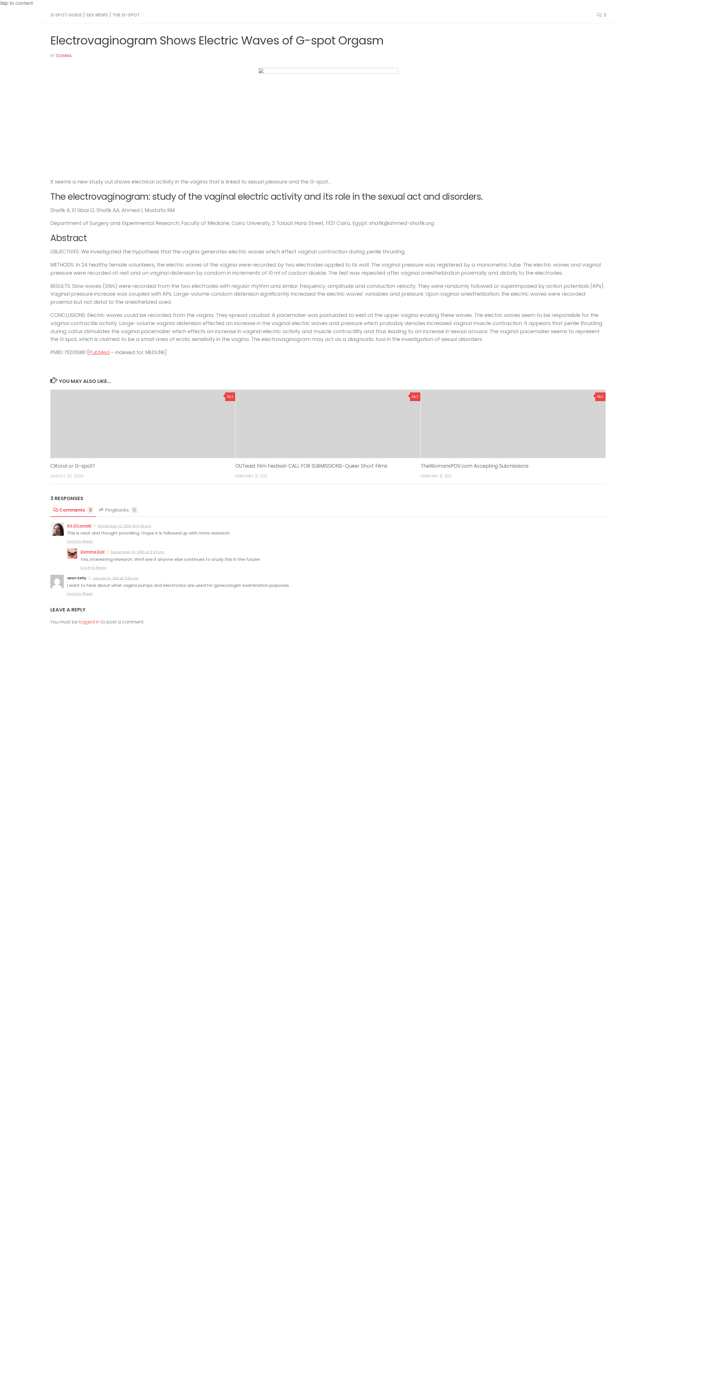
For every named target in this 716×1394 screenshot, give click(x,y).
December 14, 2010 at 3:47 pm (137, 552)
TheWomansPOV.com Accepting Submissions (475, 466)
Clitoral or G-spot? (72, 466)
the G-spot (126, 15)
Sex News (97, 15)
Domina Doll (93, 551)
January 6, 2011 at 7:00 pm (115, 578)
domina (64, 55)
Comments (75, 510)
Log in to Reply (80, 541)
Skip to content (16, 3)
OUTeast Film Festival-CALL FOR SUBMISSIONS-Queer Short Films (311, 466)
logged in (89, 622)
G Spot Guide (66, 15)
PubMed (99, 352)
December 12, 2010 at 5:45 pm (124, 526)
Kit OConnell (79, 525)
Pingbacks (120, 510)
